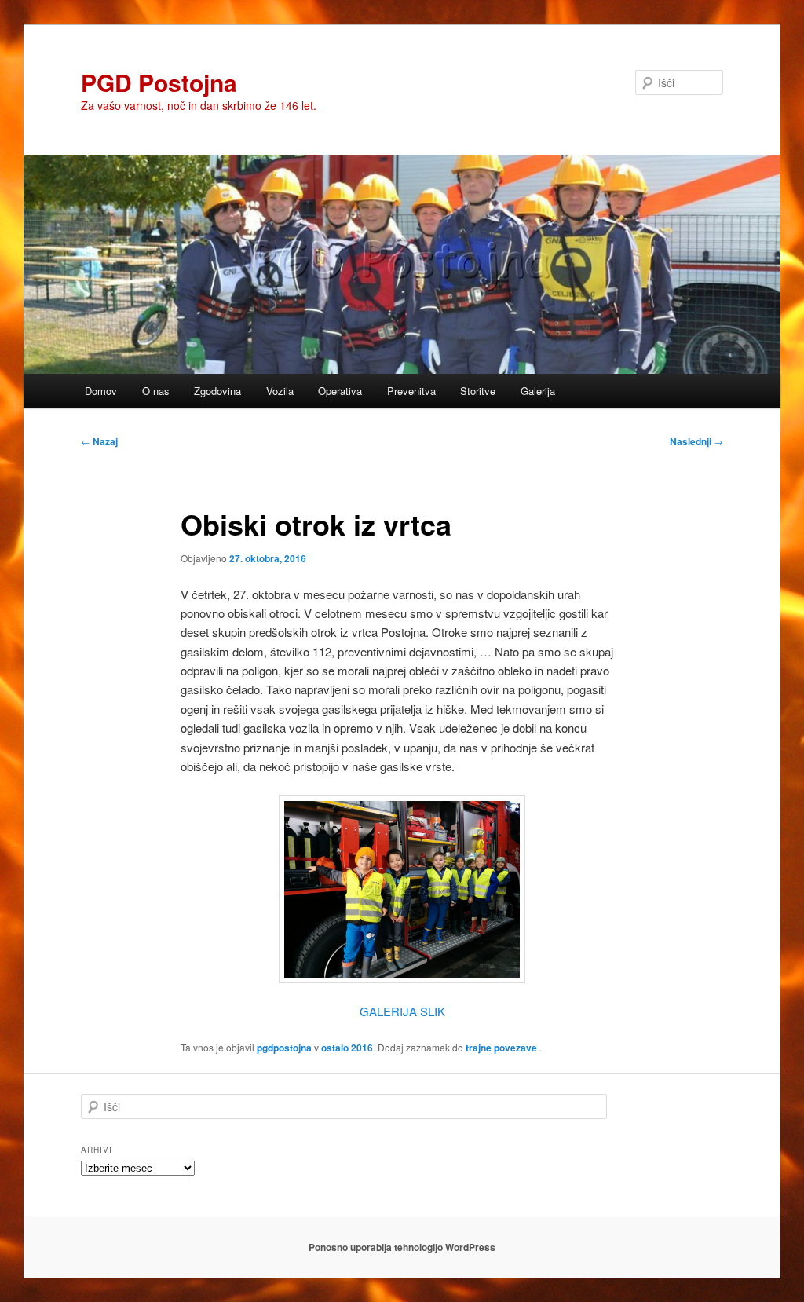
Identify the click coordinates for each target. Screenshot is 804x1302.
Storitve (477, 390)
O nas (156, 390)
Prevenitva (411, 390)
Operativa (340, 390)
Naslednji (696, 441)
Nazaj (99, 441)
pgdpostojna (284, 1048)
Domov (101, 390)
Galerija (538, 390)
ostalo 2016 (347, 1048)
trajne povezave (501, 1048)
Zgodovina (217, 390)
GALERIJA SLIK (402, 1011)
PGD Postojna (159, 82)
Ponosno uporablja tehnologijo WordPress (402, 1247)
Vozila (280, 390)
